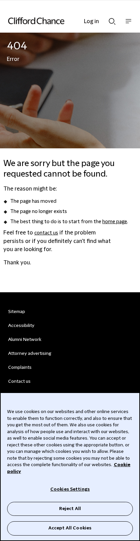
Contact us (19, 381)
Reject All (70, 508)
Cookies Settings (70, 489)
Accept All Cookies (70, 528)
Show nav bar (128, 24)
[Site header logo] (60, 20)
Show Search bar (112, 19)
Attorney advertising (29, 353)
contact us (46, 233)
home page (114, 222)
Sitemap (16, 311)
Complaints (20, 367)
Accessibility (21, 325)
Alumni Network (24, 339)
